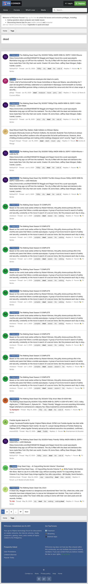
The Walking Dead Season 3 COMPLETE (30, 356)
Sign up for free (31, 17)
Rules (37, 573)
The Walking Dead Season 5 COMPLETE (30, 312)
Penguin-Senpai (15, 141)
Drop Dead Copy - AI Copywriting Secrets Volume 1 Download (37, 466)
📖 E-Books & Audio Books (24, 480)
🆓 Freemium (50, 531)
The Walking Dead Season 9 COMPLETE (30, 226)
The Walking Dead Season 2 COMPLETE (30, 377)
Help (54, 573)
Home (5, 10)
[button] (9, 10)
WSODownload (15, 477)
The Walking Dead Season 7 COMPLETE (30, 269)
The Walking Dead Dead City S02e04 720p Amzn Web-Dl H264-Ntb (40, 399)
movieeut (13, 216)
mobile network (36, 22)
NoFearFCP (14, 68)
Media (43, 10)
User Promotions (10, 552)
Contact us (29, 573)
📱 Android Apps (51, 536)
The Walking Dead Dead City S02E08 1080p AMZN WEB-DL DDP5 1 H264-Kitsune (46, 55)
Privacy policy (45, 573)
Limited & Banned (10, 554)
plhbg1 (12, 92)
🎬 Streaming (50, 534)
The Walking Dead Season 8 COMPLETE (30, 248)
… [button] (15, 512)
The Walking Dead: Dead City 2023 (28, 488)
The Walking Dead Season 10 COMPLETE (30, 205)
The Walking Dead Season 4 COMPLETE (30, 334)
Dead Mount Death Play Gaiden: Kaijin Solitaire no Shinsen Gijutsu (34, 130)
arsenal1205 (14, 431)
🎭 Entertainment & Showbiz (73, 431)
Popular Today (9, 557)
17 (20, 512)
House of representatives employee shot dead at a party (34, 79)
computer (49, 22)
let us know (65, 554)
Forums (17, 10)
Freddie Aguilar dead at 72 (20, 420)
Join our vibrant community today (14, 25)
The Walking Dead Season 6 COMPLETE (30, 291)
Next (26, 512)
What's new (30, 10)
